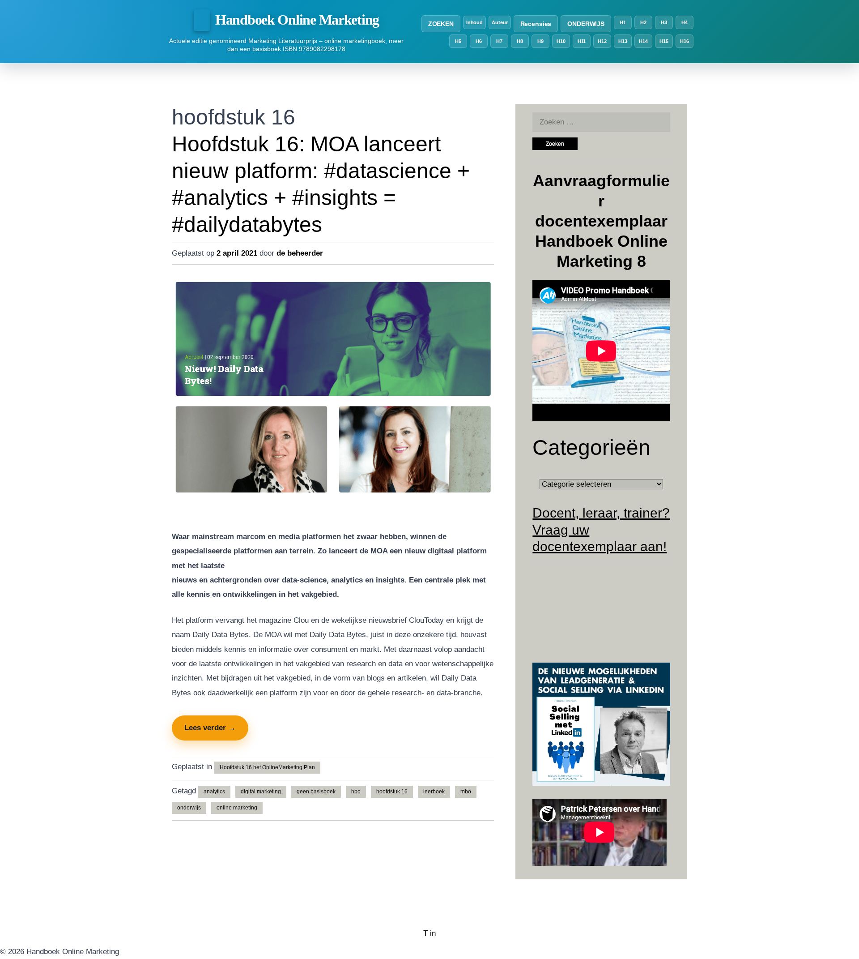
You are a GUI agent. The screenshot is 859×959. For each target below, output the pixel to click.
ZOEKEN (441, 23)
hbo (356, 791)
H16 (684, 41)
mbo (465, 791)
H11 (582, 41)
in (433, 933)
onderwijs (189, 808)
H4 (684, 22)
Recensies (536, 23)
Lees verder (210, 728)
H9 (540, 41)
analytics (214, 791)
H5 (458, 41)
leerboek (434, 791)
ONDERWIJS (585, 23)
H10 (561, 41)
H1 (623, 22)
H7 (499, 41)
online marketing (237, 808)
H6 (479, 41)
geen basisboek (316, 791)
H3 (664, 22)
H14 (643, 41)
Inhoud (474, 22)
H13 (622, 41)
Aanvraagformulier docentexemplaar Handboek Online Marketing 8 (601, 220)
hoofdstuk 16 (392, 791)
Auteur (499, 22)
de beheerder (299, 253)
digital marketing (261, 791)
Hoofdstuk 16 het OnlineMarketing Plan (267, 767)
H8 (520, 41)
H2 (643, 22)
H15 (663, 41)
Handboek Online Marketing (297, 20)
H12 (602, 41)
